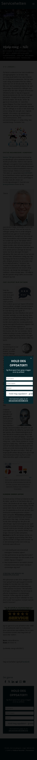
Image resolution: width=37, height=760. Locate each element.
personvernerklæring (18, 400)
